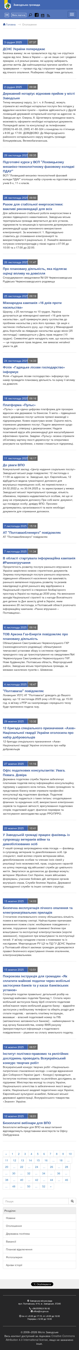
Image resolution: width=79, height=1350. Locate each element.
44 (51, 1180)
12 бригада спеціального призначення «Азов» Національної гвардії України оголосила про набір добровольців (39, 732)
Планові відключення (19, 1249)
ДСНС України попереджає (24, 48)
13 (22, 1160)
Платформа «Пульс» (19, 404)
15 (38, 1160)
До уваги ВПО (14, 465)
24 (36, 1167)
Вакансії (11, 1241)
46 (66, 1180)
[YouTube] (42, 15)
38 (6, 1180)
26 (51, 1167)
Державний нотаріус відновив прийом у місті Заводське (39, 95)
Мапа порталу (19, 15)
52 (43, 1186)
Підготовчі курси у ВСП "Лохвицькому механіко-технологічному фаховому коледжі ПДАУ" (38, 166)
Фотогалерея (14, 1257)
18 (61, 1160)
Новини (10, 1218)
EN (7, 15)
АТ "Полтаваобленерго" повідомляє (32, 532)
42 (36, 1180)
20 (6, 1167)
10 (70, 1154)
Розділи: (10, 1210)
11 (6, 1160)
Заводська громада (26, 5)
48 (13, 1186)
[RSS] (48, 15)
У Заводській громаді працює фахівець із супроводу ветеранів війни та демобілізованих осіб (36, 839)
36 (58, 1173)
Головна (10, 24)
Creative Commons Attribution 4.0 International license (40, 1338)
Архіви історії (14, 1265)
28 (66, 1167)
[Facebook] (37, 15)
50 (28, 1186)
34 (43, 1173)
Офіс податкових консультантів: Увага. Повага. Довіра (34, 772)
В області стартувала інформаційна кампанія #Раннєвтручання (39, 560)
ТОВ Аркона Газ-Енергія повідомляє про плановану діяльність (35, 636)
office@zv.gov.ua (41, 1311)
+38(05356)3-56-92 (41, 1308)
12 (14, 1160)
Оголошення (29, 24)
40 (21, 1180)
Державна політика (18, 1233)
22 (21, 1167)
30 (13, 1173)
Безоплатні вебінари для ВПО (27, 1122)
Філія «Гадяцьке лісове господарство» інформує (34, 369)
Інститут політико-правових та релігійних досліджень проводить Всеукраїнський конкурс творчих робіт (35, 1058)
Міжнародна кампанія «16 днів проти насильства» (32, 305)
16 (46, 1160)
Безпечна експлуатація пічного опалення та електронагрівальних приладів (37, 910)
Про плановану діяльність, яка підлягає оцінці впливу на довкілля (35, 270)
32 (28, 1173)
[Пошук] (30, 15)
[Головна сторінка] (7, 5)
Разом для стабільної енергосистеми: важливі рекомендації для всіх (33, 206)
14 (30, 1160)
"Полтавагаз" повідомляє (23, 690)
